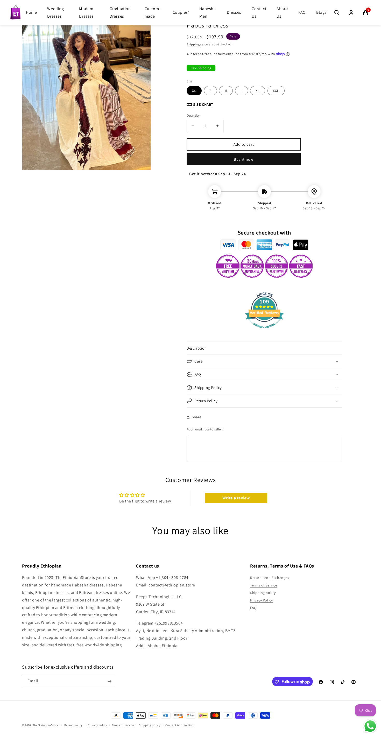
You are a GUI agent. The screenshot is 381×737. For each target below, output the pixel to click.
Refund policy (73, 725)
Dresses (234, 12)
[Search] (337, 13)
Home (31, 12)
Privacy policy (97, 725)
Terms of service (123, 725)
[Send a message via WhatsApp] (370, 726)
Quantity (193, 115)
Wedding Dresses (55, 12)
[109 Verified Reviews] (264, 331)
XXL (276, 90)
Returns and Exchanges (269, 578)
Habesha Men (207, 12)
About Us (282, 12)
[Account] (351, 13)
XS (194, 90)
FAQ (302, 12)
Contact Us (259, 12)
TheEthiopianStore (46, 725)
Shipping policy (263, 592)
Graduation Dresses (120, 12)
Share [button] (196, 417)
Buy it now (243, 159)
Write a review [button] (236, 498)
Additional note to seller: (205, 429)
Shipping (193, 44)
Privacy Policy (261, 600)
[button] (264, 348)
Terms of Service (263, 585)
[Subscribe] (109, 681)
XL (258, 90)
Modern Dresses (86, 12)
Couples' (181, 12)
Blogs (321, 12)
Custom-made (152, 12)
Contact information (179, 725)
